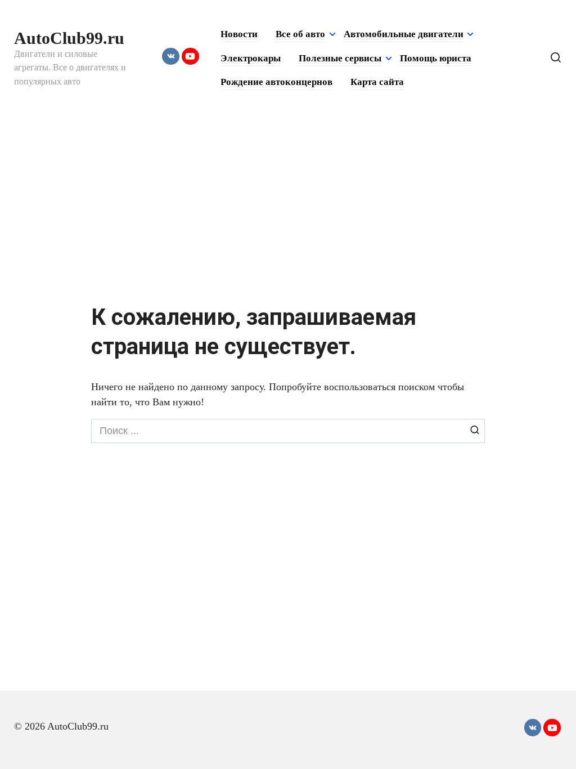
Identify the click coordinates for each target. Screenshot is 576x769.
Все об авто (300, 34)
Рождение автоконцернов (276, 82)
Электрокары (250, 58)
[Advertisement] (288, 201)
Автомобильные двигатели (404, 34)
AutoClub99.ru (69, 38)
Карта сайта (377, 82)
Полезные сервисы (340, 58)
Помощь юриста (435, 58)
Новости (239, 34)
